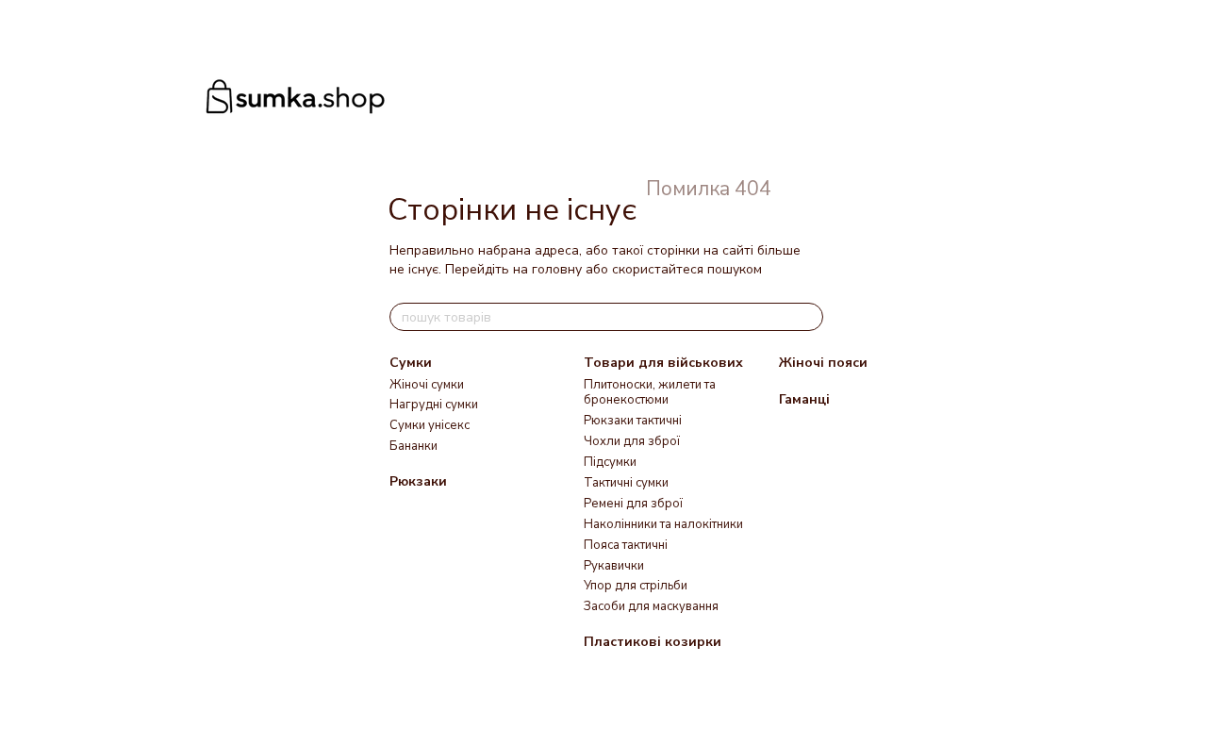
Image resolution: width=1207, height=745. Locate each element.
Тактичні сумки (626, 482)
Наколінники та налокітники (663, 524)
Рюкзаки (418, 481)
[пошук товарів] (808, 317)
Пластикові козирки (652, 642)
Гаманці (804, 399)
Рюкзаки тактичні (633, 420)
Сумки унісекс (429, 425)
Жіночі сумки (426, 384)
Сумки (410, 363)
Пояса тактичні (626, 545)
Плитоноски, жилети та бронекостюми (650, 392)
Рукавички (614, 565)
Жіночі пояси (823, 363)
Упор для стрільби (635, 585)
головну (557, 269)
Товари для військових (663, 363)
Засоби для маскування (651, 606)
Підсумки (610, 462)
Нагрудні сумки (433, 404)
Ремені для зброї (633, 503)
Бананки (413, 446)
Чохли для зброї (632, 441)
